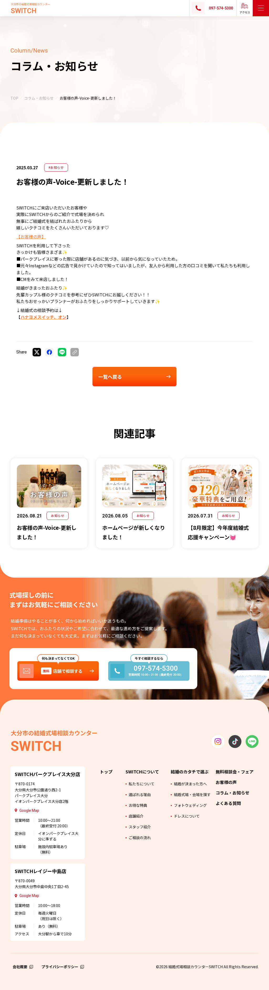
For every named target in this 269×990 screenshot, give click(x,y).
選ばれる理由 (140, 794)
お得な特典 (138, 805)
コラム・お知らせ (39, 98)
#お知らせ (56, 167)
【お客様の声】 (31, 236)
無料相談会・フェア (235, 771)
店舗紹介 (136, 816)
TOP (14, 98)
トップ (106, 771)
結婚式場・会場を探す (192, 794)
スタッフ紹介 (140, 826)
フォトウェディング (190, 805)
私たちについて (141, 783)
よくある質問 (228, 803)
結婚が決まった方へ (190, 783)
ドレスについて (187, 816)
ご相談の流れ (140, 837)
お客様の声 (226, 782)
